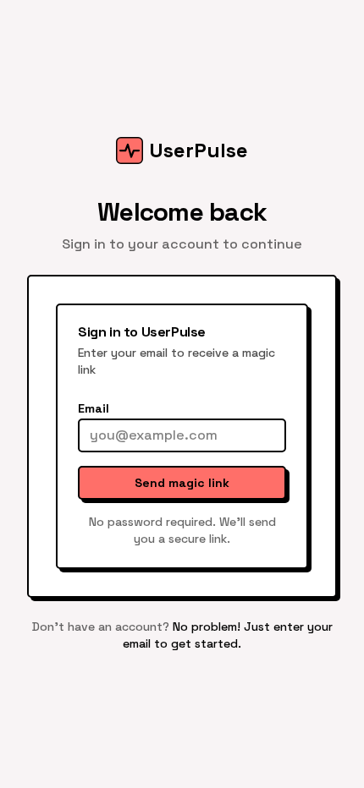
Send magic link (182, 482)
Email (93, 408)
